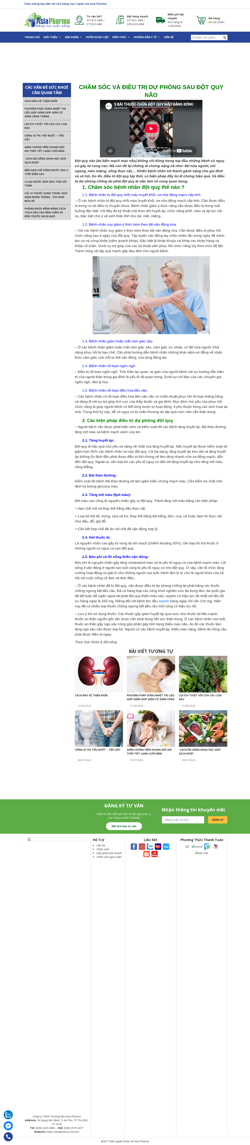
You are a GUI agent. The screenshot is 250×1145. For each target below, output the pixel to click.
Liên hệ (168, 37)
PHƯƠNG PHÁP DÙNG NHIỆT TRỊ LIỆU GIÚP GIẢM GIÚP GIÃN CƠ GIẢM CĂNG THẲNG (45, 112)
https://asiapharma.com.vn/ (63, 1131)
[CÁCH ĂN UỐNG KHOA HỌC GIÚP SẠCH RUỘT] (203, 728)
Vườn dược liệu (97, 37)
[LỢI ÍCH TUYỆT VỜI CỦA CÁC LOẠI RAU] (203, 674)
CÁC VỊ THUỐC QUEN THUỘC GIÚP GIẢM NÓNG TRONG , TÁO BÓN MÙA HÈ (46, 197)
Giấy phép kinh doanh (109, 853)
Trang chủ (32, 37)
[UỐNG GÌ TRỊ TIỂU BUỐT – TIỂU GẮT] (99, 728)
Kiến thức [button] (119, 37)
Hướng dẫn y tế (145, 37)
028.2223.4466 (135, 24)
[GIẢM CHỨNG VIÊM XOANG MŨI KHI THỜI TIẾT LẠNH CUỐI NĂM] (151, 728)
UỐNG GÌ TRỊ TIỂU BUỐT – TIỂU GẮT (98, 749)
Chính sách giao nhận (109, 857)
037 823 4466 (95, 20)
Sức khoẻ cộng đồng (97, 62)
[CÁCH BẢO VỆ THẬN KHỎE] (99, 674)
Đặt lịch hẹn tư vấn (124, 826)
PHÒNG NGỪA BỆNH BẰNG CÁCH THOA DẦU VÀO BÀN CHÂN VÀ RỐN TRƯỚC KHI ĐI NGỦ (45, 212)
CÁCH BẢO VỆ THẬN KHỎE (41, 101)
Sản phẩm (72, 37)
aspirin (164, 601)
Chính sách (102, 849)
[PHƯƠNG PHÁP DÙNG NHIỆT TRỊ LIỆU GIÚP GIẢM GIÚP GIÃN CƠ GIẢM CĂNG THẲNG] (151, 674)
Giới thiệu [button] (50, 37)
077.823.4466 (94, 24)
